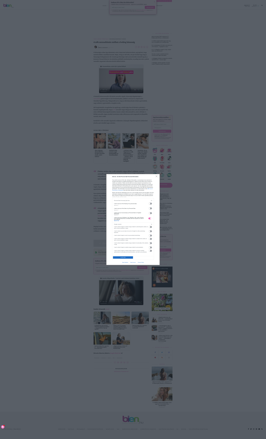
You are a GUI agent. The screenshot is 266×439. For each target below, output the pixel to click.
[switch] (150, 204)
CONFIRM (123, 257)
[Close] (157, 176)
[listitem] (133, 200)
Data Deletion (125, 262)
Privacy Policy (141, 262)
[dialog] (133, 219)
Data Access (133, 262)
